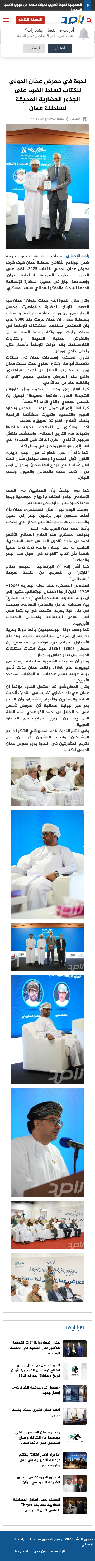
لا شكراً (34, 48)
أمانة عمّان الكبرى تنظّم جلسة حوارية (36, 1412)
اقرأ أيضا (75, 1328)
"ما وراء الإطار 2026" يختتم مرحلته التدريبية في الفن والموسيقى (39, 1460)
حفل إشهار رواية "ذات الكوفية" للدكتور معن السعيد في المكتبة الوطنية (35, 1348)
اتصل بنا (21, 1551)
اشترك (60, 48)
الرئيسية (58, 1551)
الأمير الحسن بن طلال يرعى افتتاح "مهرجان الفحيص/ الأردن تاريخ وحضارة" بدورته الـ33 (35, 1370)
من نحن (40, 1551)
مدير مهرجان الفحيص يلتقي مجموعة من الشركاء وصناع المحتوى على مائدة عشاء (37, 1437)
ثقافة (76, 119)
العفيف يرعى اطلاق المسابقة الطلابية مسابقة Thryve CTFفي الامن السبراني (36, 1505)
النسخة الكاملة (30, 20)
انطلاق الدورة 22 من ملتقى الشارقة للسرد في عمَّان (38, 1480)
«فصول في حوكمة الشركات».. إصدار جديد (36, 1390)
